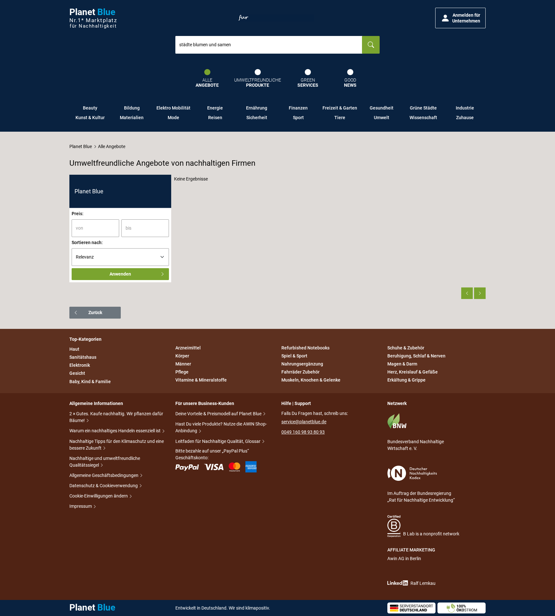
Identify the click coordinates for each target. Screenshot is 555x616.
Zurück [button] (95, 312)
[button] (460, 18)
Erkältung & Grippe (406, 380)
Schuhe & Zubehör (405, 347)
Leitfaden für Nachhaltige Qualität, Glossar (218, 441)
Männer (183, 363)
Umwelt (381, 117)
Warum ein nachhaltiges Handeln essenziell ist (115, 430)
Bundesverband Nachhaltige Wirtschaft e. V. (415, 445)
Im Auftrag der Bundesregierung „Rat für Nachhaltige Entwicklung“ (421, 497)
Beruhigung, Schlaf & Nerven (416, 355)
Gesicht (77, 373)
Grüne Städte (423, 107)
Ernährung (256, 107)
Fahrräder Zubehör (300, 371)
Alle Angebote (111, 146)
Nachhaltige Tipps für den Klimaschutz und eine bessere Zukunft (116, 445)
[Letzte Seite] (480, 293)
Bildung (132, 107)
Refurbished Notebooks (305, 347)
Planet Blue (80, 146)
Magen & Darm (402, 363)
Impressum (81, 506)
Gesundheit (381, 107)
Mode (173, 117)
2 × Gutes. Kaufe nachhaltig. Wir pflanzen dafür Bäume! (116, 417)
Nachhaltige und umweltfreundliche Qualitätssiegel (104, 462)
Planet (93, 18)
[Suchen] (371, 45)
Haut (74, 349)
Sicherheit (256, 117)
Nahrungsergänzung (302, 363)
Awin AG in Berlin (404, 558)
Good (350, 82)
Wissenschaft (423, 117)
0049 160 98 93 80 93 (303, 432)
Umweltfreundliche (257, 82)
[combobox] (268, 45)
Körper (182, 355)
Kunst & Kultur (90, 117)
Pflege (182, 371)
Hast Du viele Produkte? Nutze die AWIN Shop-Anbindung (221, 427)
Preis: (78, 213)
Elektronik (79, 365)
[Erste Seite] (467, 293)
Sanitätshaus (82, 357)
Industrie (465, 107)
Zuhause (465, 117)
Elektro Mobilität (173, 107)
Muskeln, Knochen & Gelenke (310, 380)
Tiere (339, 117)
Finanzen (298, 107)
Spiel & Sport (294, 355)
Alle (207, 82)
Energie (215, 107)
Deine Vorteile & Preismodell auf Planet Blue (218, 413)
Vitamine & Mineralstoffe (201, 380)
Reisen (215, 117)
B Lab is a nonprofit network (431, 533)
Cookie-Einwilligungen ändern (99, 495)
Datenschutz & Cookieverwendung (104, 485)
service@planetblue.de (303, 421)
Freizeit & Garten (339, 107)
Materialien (132, 117)
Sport (298, 117)
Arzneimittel (188, 347)
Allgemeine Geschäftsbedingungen (104, 475)
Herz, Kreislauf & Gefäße (412, 371)
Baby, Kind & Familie (90, 381)
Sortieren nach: (87, 242)
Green (307, 82)
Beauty (90, 107)
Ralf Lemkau (423, 583)
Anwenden (120, 274)
